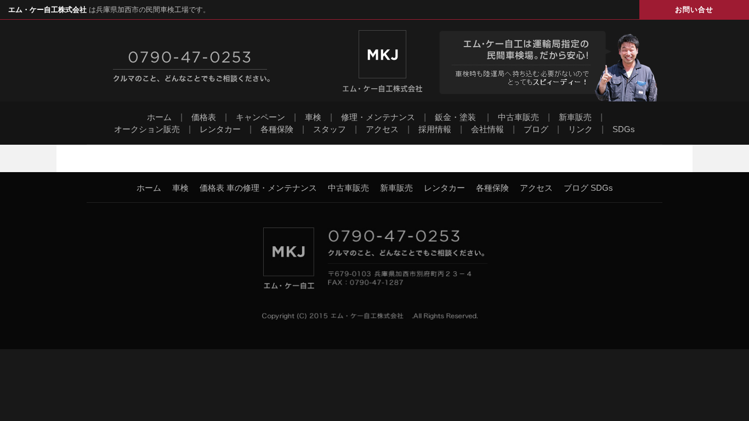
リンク (580, 129)
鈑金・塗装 (455, 117)
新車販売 (575, 117)
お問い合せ (694, 9)
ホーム (159, 117)
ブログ (536, 129)
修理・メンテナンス (378, 117)
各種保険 (276, 129)
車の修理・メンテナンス (271, 187)
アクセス (382, 129)
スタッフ (329, 129)
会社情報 (487, 129)
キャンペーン (260, 117)
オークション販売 (147, 129)
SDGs (623, 129)
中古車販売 (518, 117)
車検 (313, 117)
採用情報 (434, 129)
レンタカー (220, 129)
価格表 (203, 117)
